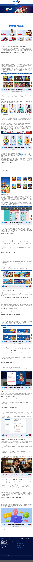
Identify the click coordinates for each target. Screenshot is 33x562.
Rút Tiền (26, 545)
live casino (21, 154)
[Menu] (1, 2)
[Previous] (1, 9)
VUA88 (2, 18)
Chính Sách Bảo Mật (20, 541)
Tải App (26, 547)
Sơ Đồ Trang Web (19, 547)
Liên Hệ (10, 538)
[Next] (31, 9)
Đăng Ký (26, 540)
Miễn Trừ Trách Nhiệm (20, 543)
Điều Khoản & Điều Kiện (20, 545)
